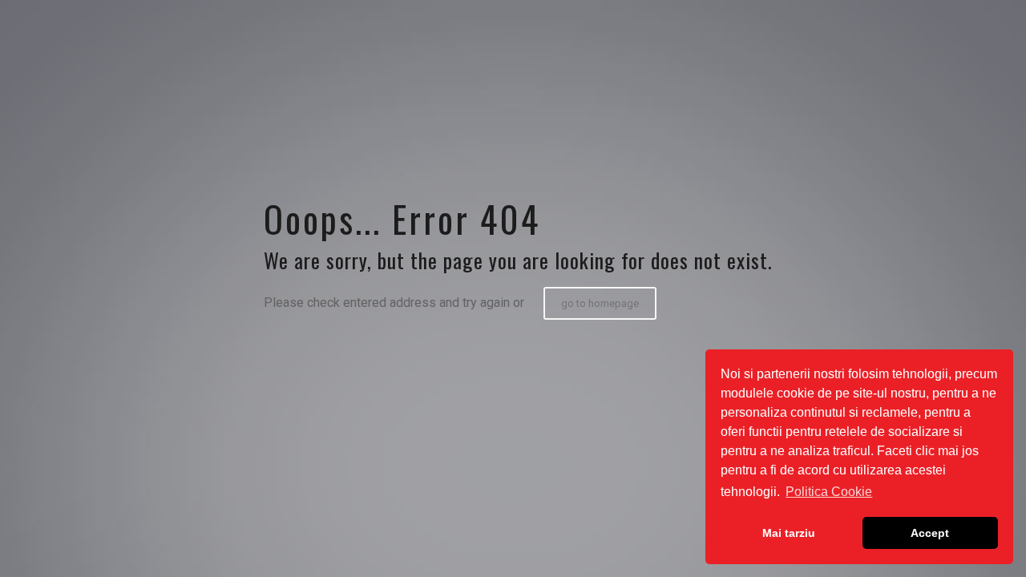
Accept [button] (930, 533)
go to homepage (600, 303)
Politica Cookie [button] (829, 491)
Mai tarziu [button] (788, 533)
